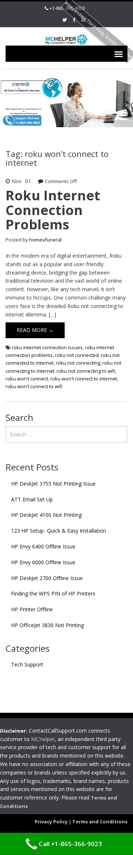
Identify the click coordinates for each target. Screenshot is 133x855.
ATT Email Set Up (32, 499)
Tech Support (27, 664)
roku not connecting (78, 362)
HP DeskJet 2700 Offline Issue (47, 578)
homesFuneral (45, 239)
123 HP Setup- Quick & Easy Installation (58, 530)
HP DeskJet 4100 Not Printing (46, 514)
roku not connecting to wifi (86, 371)
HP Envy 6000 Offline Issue (43, 562)
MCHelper (43, 739)
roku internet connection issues (47, 347)
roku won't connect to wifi (34, 386)
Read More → (35, 329)
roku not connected (77, 355)
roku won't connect (27, 378)
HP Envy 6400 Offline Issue (43, 546)
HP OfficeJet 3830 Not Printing (47, 625)
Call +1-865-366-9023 (70, 844)
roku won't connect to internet (83, 378)
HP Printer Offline (32, 609)
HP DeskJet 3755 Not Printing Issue (53, 483)
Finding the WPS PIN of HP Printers (53, 593)
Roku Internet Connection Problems (53, 209)
